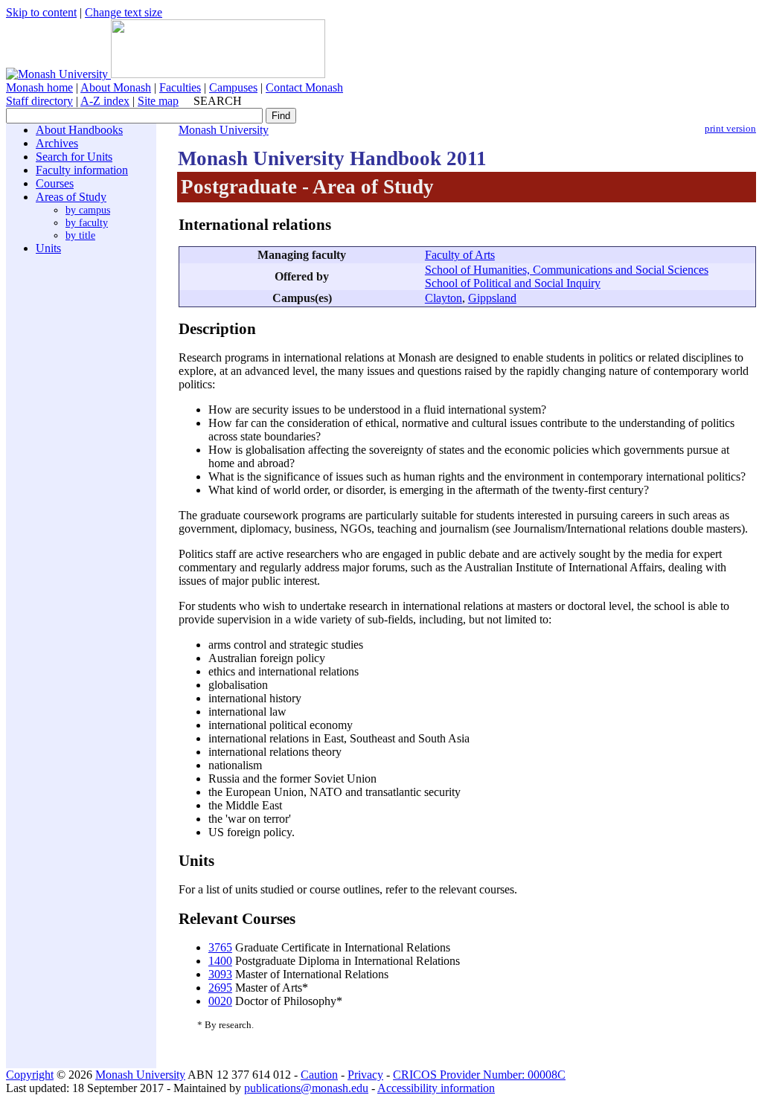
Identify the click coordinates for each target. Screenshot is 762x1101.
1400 (220, 960)
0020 (220, 1001)
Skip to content (41, 12)
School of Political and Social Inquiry (513, 283)
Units (48, 248)
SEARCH (217, 100)
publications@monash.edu (306, 1088)
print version (730, 128)
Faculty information (82, 170)
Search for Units (74, 156)
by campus (87, 210)
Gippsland (492, 298)
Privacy (365, 1074)
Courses (55, 183)
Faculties (180, 87)
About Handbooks (79, 129)
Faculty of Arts (460, 254)
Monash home (39, 87)
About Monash (115, 87)
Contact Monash (304, 87)
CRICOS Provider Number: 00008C (479, 1074)
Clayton (443, 298)
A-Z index (104, 100)
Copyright (30, 1074)
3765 (220, 947)
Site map (158, 100)
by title (80, 235)
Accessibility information (436, 1088)
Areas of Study (71, 196)
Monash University (224, 129)
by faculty (86, 222)
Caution (319, 1074)
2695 (220, 987)
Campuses (233, 87)
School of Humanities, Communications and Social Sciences (566, 269)
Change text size (123, 12)
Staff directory (39, 100)
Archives (57, 143)
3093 (220, 974)
